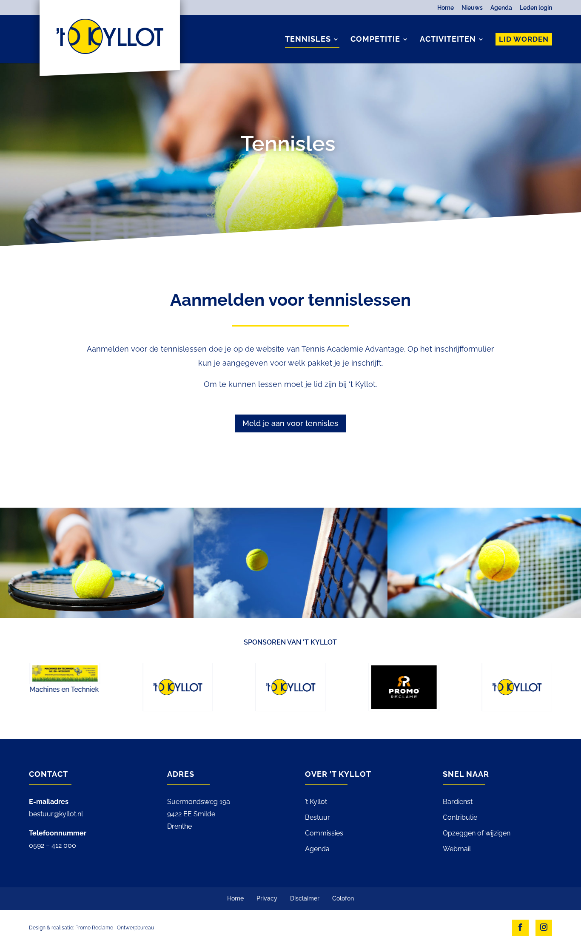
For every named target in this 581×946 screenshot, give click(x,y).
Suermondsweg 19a (198, 802)
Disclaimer (304, 898)
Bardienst (458, 802)
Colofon (343, 898)
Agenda (501, 8)
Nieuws (472, 8)
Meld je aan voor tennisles (290, 423)
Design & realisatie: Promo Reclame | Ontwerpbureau (91, 928)
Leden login (536, 8)
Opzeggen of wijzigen (476, 833)
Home (445, 8)
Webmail (457, 849)
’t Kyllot (316, 802)
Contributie (460, 817)
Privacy (266, 898)
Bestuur (317, 817)
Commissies (324, 833)
